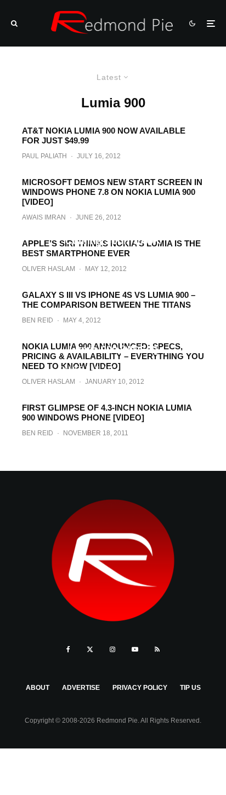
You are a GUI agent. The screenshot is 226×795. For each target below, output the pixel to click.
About (37, 688)
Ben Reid (37, 433)
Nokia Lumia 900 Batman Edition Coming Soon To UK (113, 234)
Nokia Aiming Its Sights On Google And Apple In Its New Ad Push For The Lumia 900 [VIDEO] (113, 337)
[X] (89, 649)
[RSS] (157, 649)
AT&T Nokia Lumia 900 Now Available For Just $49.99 (103, 135)
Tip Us (190, 688)
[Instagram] (112, 649)
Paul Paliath (44, 156)
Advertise (81, 688)
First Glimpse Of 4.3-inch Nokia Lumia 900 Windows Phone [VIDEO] (106, 412)
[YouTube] (134, 649)
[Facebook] (68, 649)
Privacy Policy (139, 688)
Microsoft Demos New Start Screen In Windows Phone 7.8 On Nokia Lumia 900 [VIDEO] (112, 191)
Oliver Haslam (87, 260)
